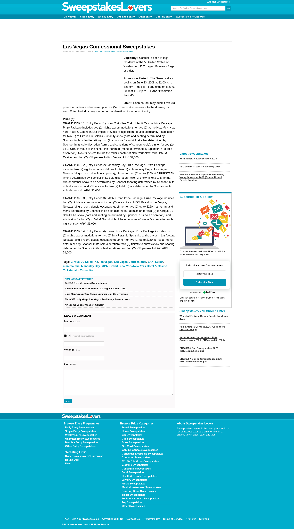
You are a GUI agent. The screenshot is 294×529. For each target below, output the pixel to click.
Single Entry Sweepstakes (80, 431)
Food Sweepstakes (133, 472)
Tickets (68, 270)
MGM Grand (110, 266)
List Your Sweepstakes (85, 518)
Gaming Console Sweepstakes (140, 449)
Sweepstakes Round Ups (190, 16)
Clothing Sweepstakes (135, 464)
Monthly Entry (164, 16)
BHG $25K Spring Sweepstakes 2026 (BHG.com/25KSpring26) (200, 360)
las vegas (106, 261)
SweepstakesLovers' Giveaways (84, 456)
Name (72, 321)
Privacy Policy (151, 518)
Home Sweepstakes (133, 431)
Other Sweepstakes (133, 506)
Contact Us (133, 518)
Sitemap (204, 518)
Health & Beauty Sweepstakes (139, 476)
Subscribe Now (205, 282)
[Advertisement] (147, 30)
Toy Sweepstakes (132, 502)
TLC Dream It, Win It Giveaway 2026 (199, 166)
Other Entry (145, 16)
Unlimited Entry (126, 16)
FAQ (66, 518)
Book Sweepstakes (133, 442)
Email (79, 335)
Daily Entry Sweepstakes (80, 427)
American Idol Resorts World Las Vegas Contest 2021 (96, 288)
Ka (96, 261)
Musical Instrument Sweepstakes (141, 487)
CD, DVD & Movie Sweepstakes (140, 461)
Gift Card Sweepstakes (135, 446)
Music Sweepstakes (133, 483)
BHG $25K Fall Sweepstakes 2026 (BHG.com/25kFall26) (198, 349)
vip (76, 270)
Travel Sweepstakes (124, 51)
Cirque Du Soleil (82, 261)
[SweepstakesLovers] (107, 8)
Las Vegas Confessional (130, 261)
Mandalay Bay (90, 266)
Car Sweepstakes (132, 434)
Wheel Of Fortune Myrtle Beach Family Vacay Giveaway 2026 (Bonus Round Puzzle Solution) (201, 177)
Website (72, 350)
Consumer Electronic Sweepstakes (142, 453)
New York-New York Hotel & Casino (143, 266)
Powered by (195, 292)
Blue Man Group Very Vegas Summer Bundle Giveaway (96, 294)
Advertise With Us (112, 518)
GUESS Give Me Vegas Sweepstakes (86, 283)
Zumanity (86, 270)
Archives (191, 518)
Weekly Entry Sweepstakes (81, 434)
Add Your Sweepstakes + (219, 2)
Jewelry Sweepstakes (134, 479)
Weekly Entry (105, 16)
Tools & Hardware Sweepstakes (140, 498)
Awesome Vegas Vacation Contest (84, 304)
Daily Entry (70, 16)
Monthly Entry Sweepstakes (81, 442)
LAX (150, 261)
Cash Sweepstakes (133, 438)
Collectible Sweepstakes (136, 468)
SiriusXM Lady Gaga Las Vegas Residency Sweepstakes (97, 299)
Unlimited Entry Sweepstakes (82, 438)
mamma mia (71, 266)
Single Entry (87, 16)
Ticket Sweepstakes (133, 494)
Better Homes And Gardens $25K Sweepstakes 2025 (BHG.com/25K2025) (202, 339)
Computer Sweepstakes (136, 457)
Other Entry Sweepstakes (104, 51)
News (68, 463)
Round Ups (72, 459)
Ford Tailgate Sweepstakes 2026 (198, 158)
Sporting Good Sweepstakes (139, 491)
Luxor (159, 261)
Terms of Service (173, 518)
